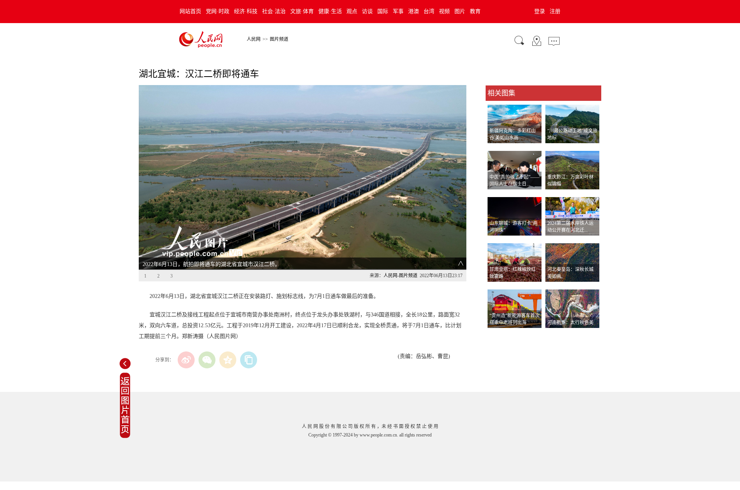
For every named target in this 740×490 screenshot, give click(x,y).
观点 (351, 11)
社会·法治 (274, 11)
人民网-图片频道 (400, 275)
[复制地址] (248, 359)
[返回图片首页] (125, 436)
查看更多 (496, 336)
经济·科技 (245, 11)
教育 (475, 11)
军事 (398, 11)
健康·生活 (330, 11)
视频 (444, 11)
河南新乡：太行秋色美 (570, 322)
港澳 (413, 11)
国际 (382, 11)
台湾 (429, 11)
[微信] (206, 359)
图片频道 (279, 39)
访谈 (367, 11)
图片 (459, 11)
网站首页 (190, 11)
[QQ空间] (227, 359)
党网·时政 (217, 11)
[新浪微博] (186, 359)
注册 (555, 11)
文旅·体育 (302, 11)
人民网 (254, 39)
